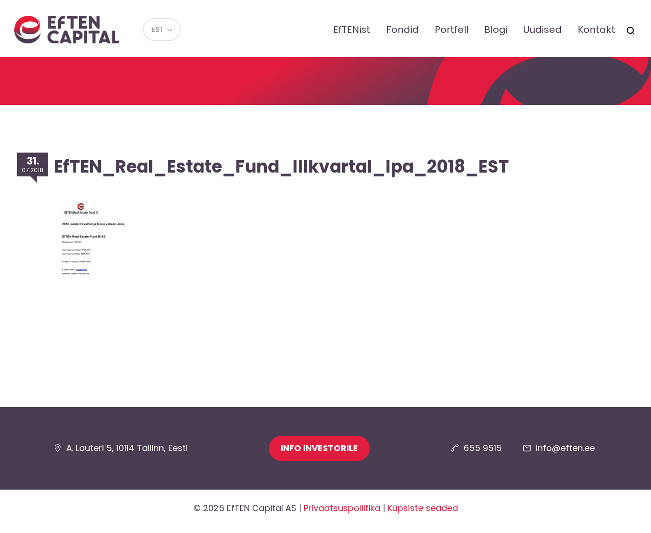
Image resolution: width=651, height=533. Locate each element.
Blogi (496, 29)
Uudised (542, 29)
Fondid (402, 29)
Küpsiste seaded (422, 508)
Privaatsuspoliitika (342, 508)
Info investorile (319, 448)
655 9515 (483, 448)
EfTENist (351, 29)
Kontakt (596, 29)
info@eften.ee (565, 448)
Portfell (451, 29)
